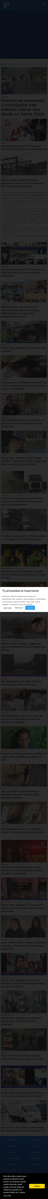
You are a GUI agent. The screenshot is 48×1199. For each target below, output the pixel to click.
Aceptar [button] (37, 1186)
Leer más (7, 608)
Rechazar (19, 608)
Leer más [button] (7, 1195)
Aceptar (30, 608)
